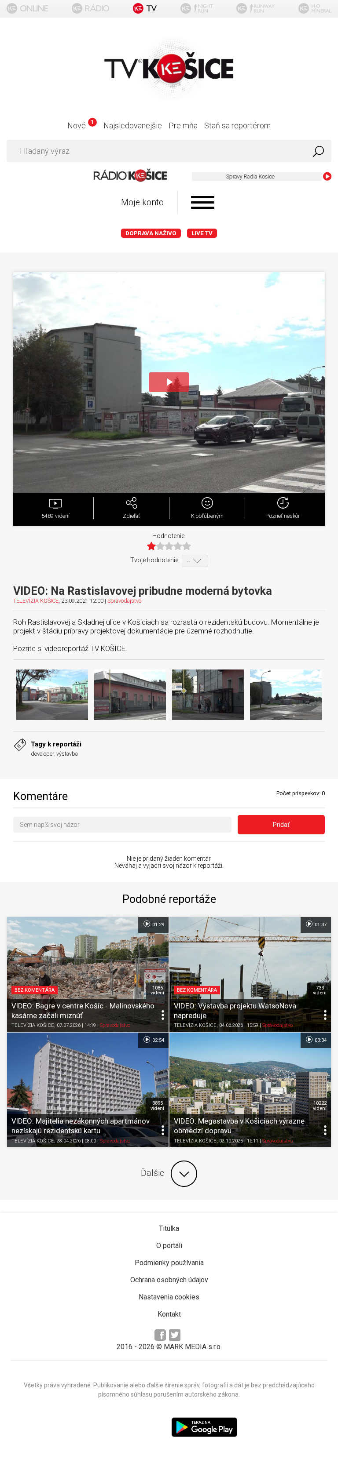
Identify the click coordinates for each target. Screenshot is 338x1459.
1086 (157, 990)
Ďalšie (152, 1173)
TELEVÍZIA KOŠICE (36, 600)
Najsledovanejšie (132, 125)
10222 (320, 1105)
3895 (157, 1105)
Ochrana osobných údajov (169, 1280)
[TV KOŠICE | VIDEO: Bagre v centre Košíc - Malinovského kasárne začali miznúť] (88, 974)
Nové (80, 125)
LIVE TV (202, 233)
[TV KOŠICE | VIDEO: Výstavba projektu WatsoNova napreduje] (250, 974)
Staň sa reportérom (237, 125)
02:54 (157, 1040)
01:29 (157, 925)
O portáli (169, 1245)
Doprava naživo (150, 233)
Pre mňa (183, 125)
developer (42, 753)
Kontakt (169, 1314)
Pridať (281, 824)
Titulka (169, 1228)
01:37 (320, 925)
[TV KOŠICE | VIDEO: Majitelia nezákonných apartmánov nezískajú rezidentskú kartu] (88, 1090)
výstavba (67, 753)
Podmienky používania (169, 1263)
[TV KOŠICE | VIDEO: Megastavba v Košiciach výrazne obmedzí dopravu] (250, 1090)
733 (320, 990)
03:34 (320, 1040)
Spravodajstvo (124, 600)
